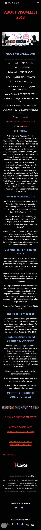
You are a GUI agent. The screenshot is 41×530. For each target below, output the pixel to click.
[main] (20, 15)
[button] (2, 3)
